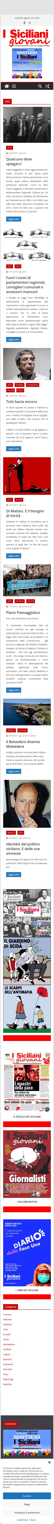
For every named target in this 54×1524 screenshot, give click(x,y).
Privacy (33, 1519)
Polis (18, 275)
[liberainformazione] (6, 11)
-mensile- (11, 739)
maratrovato (27, 615)
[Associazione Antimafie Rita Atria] (34, 11)
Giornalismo (32, 394)
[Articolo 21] (30, 3)
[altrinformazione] (28, 20)
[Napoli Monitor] (17, 11)
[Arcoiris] (19, 3)
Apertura (7, 1368)
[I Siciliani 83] (7, 20)
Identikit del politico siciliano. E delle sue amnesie (23, 857)
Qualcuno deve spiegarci (19, 170)
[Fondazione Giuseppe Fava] (30, 15)
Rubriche (7, 1393)
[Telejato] (12, 15)
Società (10, 399)
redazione (26, 847)
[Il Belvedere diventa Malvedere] (27, 720)
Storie (20, 399)
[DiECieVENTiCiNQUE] (11, 7)
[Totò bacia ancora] (27, 373)
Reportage (8, 1388)
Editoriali (7, 1328)
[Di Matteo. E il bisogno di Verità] (27, 484)
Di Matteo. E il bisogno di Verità (25, 522)
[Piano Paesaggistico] (27, 589)
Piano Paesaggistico (23, 621)
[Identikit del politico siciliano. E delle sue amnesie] (27, 812)
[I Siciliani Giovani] (6, 94)
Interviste (7, 1378)
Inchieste (20, 610)
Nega (27, 1504)
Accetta (27, 1495)
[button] (49, 1462)
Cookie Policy (22, 1519)
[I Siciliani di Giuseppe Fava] (36, 15)
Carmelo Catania (29, 744)
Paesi (5, 1383)
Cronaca (19, 394)
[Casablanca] (38, 3)
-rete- (9, 156)
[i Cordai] (27, 7)
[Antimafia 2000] (6, 3)
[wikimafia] (26, 15)
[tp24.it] (20, 15)
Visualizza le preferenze (27, 1512)
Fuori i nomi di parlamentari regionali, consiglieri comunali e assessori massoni (25, 293)
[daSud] (46, 3)
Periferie (7, 1358)
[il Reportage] (39, 7)
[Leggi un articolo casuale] (47, 94)
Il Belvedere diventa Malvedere (23, 753)
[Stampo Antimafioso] (4, 15)
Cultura (6, 1363)
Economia (8, 1373)
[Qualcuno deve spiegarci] (27, 134)
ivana (24, 162)
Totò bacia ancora (21, 410)
